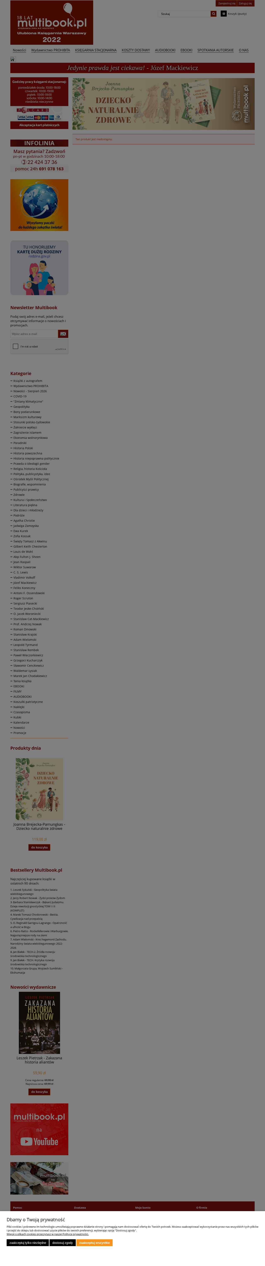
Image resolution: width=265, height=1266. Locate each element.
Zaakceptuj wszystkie (94, 1242)
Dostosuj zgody (62, 1242)
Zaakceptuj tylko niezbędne (28, 1242)
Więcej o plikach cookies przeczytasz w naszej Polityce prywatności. (48, 1234)
